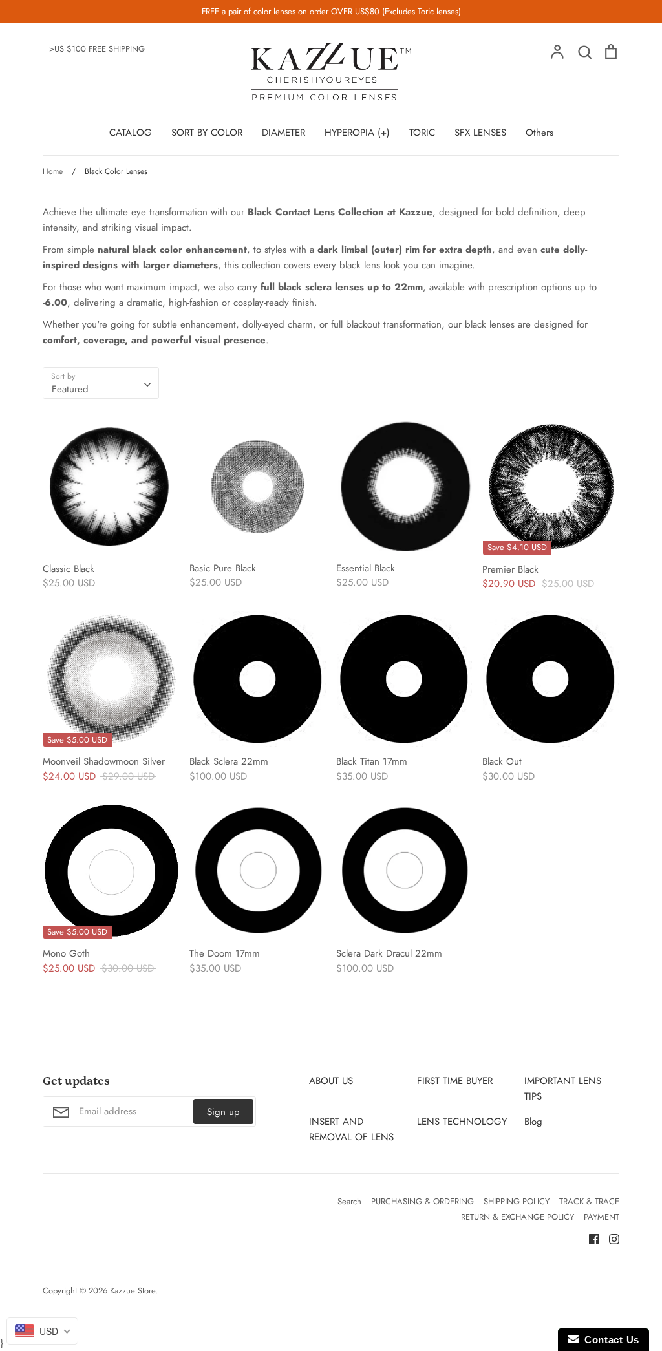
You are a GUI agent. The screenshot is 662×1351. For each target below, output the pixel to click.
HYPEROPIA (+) (357, 132)
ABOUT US (331, 1081)
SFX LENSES (480, 132)
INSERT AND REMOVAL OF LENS (351, 1129)
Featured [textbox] (70, 389)
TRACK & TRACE (589, 1201)
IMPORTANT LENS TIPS (562, 1088)
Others (539, 132)
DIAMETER (283, 132)
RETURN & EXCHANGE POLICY (517, 1217)
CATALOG (130, 132)
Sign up (223, 1112)
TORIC (422, 132)
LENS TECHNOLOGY (462, 1121)
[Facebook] (589, 1238)
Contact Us (609, 1339)
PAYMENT (601, 1217)
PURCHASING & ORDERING (422, 1201)
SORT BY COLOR (206, 132)
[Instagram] (609, 1238)
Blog (533, 1121)
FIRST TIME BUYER (455, 1081)
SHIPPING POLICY (517, 1201)
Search (349, 1201)
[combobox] (101, 383)
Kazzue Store (132, 1290)
